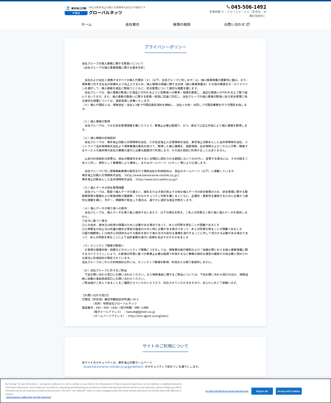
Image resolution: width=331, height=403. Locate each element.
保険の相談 (181, 24)
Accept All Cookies (289, 391)
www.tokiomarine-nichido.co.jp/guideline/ (113, 366)
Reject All (262, 391)
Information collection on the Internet (28, 397)
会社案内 (132, 24)
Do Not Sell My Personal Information (227, 391)
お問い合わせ (234, 24)
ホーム (86, 24)
